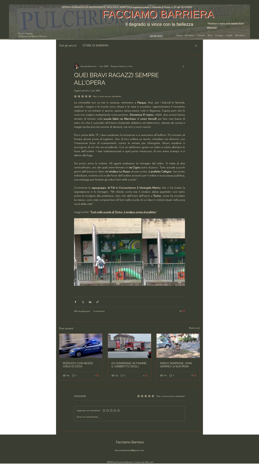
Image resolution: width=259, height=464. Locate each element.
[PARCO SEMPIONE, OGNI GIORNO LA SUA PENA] (178, 346)
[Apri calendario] (168, 36)
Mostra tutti (194, 328)
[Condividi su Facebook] (75, 301)
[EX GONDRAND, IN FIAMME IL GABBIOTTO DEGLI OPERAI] (129, 346)
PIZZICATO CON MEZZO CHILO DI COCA (78, 365)
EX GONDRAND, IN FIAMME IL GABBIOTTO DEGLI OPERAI (129, 365)
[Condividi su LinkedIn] (90, 301)
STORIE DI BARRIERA (95, 45)
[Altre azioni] (183, 66)
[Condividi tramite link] (97, 301)
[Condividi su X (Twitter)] (82, 301)
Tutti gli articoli (67, 45)
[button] (196, 45)
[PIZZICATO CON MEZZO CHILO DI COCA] (81, 346)
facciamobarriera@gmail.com (129, 450)
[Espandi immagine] (107, 252)
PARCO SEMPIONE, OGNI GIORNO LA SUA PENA (176, 365)
